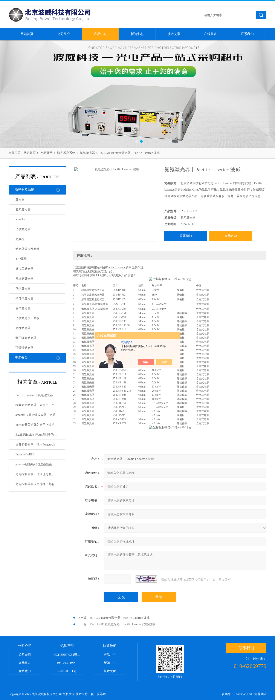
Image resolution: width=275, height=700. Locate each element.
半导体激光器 (24, 298)
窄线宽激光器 (24, 278)
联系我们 (247, 34)
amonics (20, 219)
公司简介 (63, 34)
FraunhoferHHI (24, 454)
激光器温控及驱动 (27, 249)
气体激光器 (23, 288)
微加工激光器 (24, 268)
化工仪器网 (98, 694)
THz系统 (21, 258)
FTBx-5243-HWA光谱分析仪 (68, 663)
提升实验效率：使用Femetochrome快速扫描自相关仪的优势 (40, 444)
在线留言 (210, 34)
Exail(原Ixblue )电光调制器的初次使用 (40, 434)
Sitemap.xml (244, 694)
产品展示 (46, 153)
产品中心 (100, 34)
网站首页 (26, 34)
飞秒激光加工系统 (27, 318)
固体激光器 (23, 308)
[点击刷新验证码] (146, 579)
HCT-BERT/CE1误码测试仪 (68, 654)
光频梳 (19, 239)
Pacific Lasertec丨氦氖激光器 (34, 395)
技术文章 (173, 34)
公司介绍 (25, 654)
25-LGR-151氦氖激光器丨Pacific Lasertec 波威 (120, 617)
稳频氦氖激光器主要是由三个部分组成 (40, 405)
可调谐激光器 (24, 347)
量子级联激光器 (26, 338)
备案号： (228, 694)
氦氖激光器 (87, 153)
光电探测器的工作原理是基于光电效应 (40, 474)
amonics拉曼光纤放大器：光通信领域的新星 (40, 415)
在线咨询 (231, 235)
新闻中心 (137, 34)
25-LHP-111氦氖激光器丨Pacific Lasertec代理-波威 (122, 624)
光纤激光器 (23, 328)
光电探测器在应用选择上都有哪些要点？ (40, 484)
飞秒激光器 (23, 229)
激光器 (19, 199)
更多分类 (21, 357)
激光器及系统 (66, 153)
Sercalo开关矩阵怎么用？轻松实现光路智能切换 (40, 424)
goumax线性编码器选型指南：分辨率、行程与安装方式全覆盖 (40, 464)
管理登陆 (260, 694)
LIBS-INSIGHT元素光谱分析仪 (68, 671)
